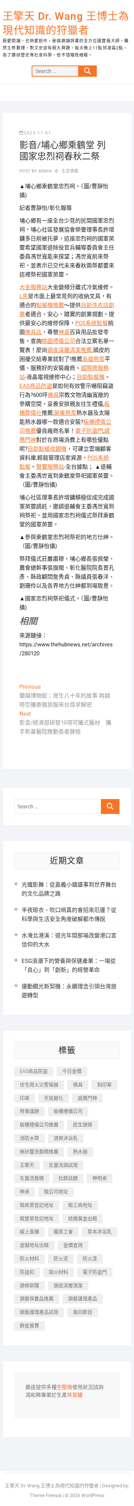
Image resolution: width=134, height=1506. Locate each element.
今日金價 (72, 1071)
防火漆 (90, 1258)
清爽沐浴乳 (66, 1138)
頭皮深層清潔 (68, 1285)
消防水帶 (29, 1138)
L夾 (23, 296)
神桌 (64, 332)
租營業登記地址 (37, 1218)
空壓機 (64, 1387)
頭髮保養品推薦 (37, 1298)
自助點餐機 (91, 377)
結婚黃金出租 (82, 1218)
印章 (24, 1098)
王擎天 (27, 1165)
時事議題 (29, 1111)
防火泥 (61, 1258)
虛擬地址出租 (34, 1245)
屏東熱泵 (65, 413)
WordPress (93, 1495)
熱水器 (80, 1151)
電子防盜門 (89, 431)
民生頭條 (82, 1124)
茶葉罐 (75, 1395)
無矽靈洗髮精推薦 (39, 1151)
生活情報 (69, 171)
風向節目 (82, 1312)
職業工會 (63, 1231)
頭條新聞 (29, 1285)
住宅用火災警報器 (39, 1084)
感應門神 (87, 1098)
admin (44, 171)
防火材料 (29, 1258)
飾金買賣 (29, 1325)
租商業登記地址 (37, 1205)
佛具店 (33, 332)
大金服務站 (33, 287)
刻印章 (104, 1084)
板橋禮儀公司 (68, 1111)
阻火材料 (58, 1272)
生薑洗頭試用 (63, 1165)
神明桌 (99, 1178)
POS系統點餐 (91, 323)
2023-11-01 (37, 133)
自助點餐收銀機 (47, 449)
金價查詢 (73, 1245)
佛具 (53, 395)
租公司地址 (56, 1191)
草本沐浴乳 (99, 1231)
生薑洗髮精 (32, 1178)
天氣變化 (53, 1098)
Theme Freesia (45, 1495)
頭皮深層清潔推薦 (69, 350)
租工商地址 (80, 1205)
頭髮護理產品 (82, 1298)
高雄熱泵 (93, 359)
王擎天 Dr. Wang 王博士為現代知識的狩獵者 (66, 23)
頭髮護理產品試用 (39, 1312)
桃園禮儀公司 (58, 341)
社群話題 (68, 1178)
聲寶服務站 (50, 466)
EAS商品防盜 (35, 386)
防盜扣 (27, 1272)
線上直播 (29, 1231)
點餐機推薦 (50, 305)
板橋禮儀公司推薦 (39, 1124)
